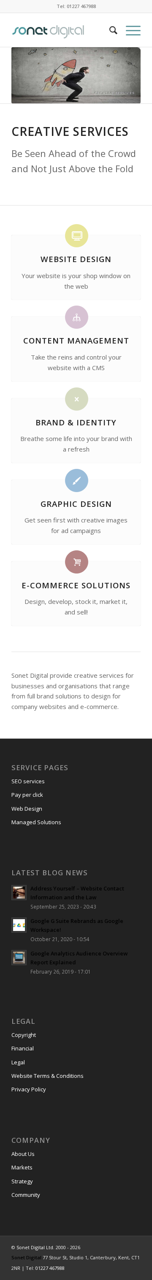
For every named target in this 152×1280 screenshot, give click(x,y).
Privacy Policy (28, 1089)
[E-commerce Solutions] (76, 562)
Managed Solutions (36, 822)
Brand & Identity (76, 422)
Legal (18, 1062)
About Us (23, 1154)
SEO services (28, 781)
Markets (22, 1167)
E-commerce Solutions (76, 585)
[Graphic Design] (76, 480)
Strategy (22, 1181)
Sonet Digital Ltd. (35, 1247)
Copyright (23, 1035)
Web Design (26, 808)
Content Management (76, 340)
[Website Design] (76, 235)
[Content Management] (76, 317)
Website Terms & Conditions (47, 1076)
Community (25, 1195)
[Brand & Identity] (76, 399)
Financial (22, 1048)
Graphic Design (76, 503)
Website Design (76, 259)
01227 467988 (50, 1268)
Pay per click (27, 794)
